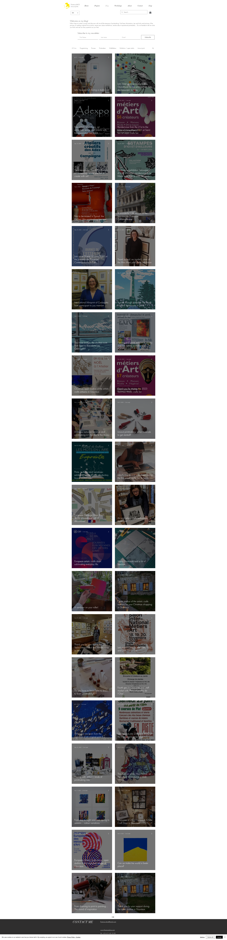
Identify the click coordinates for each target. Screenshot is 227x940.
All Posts (74, 48)
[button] (150, 12)
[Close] (225, 937)
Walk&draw (112, 48)
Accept (219, 937)
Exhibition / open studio (127, 48)
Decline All (210, 937)
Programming (84, 48)
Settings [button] (202, 937)
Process (93, 48)
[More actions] (109, 57)
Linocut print (141, 48)
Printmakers (102, 48)
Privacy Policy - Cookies (73, 937)
